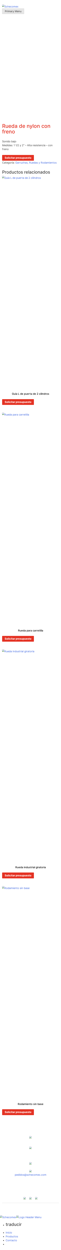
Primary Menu (13, 11)
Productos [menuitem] (12, 1236)
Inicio (9, 1185)
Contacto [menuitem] (11, 1240)
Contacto (30, 1189)
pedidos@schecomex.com (30, 1174)
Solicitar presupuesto (18, 157)
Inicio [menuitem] (9, 1232)
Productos (49, 1185)
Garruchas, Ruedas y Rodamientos (36, 162)
